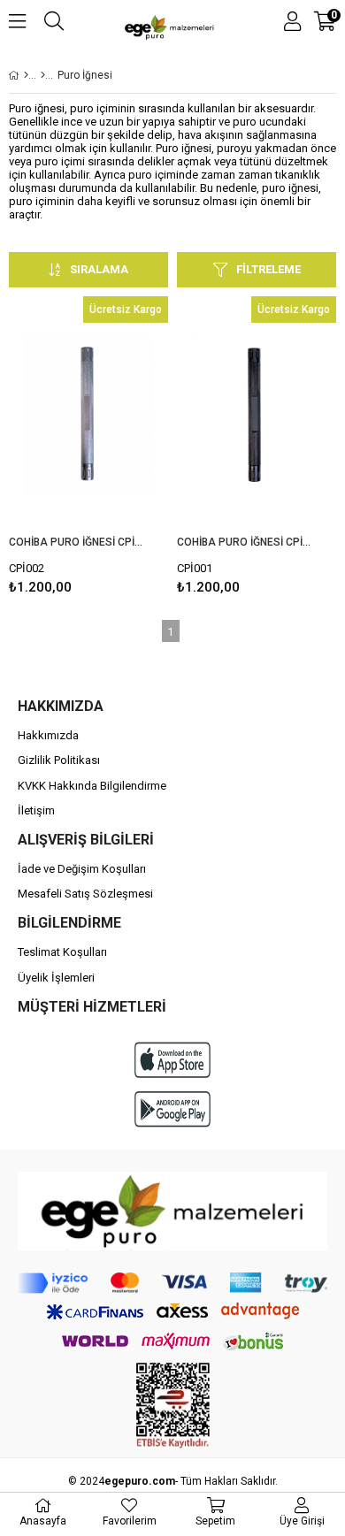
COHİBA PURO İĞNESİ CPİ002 (77, 542)
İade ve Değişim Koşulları (82, 868)
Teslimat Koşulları (62, 952)
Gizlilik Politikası (59, 760)
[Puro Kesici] (43, 75)
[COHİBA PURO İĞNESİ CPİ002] (88, 415)
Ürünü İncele (120, 449)
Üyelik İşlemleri (56, 977)
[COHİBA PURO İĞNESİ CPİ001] (256, 415)
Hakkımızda (48, 735)
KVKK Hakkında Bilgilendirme (92, 785)
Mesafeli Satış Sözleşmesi (85, 893)
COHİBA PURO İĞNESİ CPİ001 (245, 542)
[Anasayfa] (26, 75)
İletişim (36, 810)
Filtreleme (268, 269)
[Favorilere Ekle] (88, 449)
